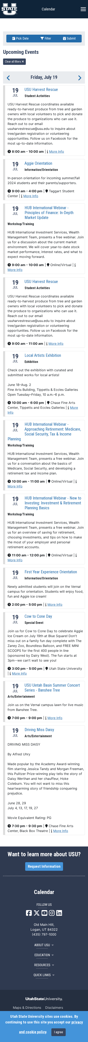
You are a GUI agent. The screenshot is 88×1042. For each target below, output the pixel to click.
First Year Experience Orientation (51, 571)
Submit (71, 38)
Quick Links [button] (42, 975)
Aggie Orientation (38, 163)
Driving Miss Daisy (39, 729)
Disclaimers (54, 1008)
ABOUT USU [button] (42, 945)
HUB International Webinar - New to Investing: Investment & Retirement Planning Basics (53, 503)
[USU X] (36, 914)
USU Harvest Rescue (41, 89)
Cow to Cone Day (38, 616)
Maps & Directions (27, 1008)
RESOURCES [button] (42, 965)
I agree (58, 1032)
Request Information (44, 866)
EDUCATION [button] (42, 955)
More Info (56, 151)
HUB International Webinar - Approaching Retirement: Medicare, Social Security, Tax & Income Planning (44, 431)
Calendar (44, 892)
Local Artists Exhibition (43, 355)
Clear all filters (13, 61)
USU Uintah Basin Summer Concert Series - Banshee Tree (52, 688)
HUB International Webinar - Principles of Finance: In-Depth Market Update (49, 212)
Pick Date (22, 38)
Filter (47, 38)
